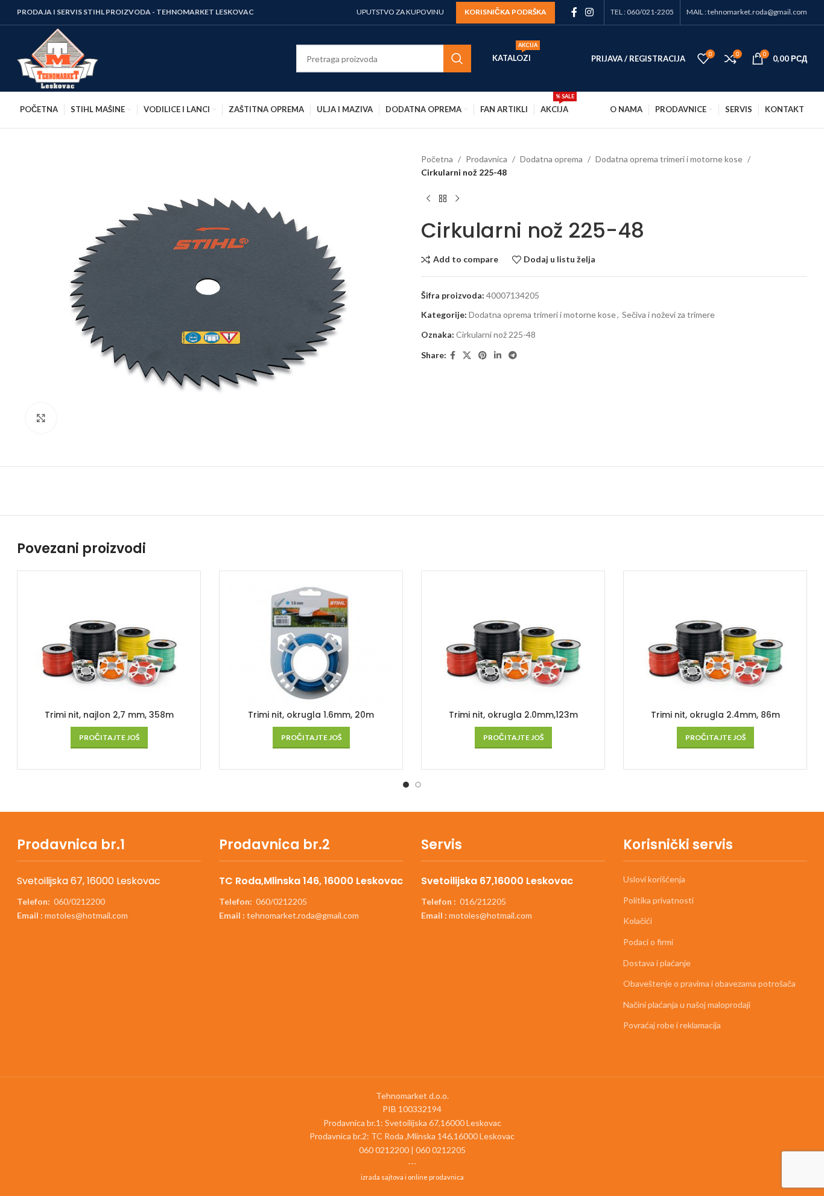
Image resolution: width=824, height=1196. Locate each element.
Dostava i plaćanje (657, 963)
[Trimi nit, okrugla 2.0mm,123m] (513, 642)
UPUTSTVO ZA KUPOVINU (400, 11)
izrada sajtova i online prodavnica (412, 1177)
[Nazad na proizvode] (443, 199)
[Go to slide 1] (406, 785)
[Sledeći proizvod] (457, 199)
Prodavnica (486, 159)
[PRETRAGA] (457, 58)
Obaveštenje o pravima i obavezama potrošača (709, 983)
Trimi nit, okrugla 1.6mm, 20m (311, 715)
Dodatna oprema (551, 159)
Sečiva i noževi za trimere (668, 314)
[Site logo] (57, 57)
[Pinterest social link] (482, 355)
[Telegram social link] (513, 355)
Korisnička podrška (505, 11)
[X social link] (467, 355)
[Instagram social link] (590, 12)
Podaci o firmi (648, 942)
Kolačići (637, 921)
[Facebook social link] (574, 12)
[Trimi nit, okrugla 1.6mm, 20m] (311, 642)
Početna (437, 159)
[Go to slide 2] (418, 785)
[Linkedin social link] (497, 355)
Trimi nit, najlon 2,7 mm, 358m (109, 715)
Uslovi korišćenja (654, 879)
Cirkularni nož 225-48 (496, 334)
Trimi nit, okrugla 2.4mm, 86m (715, 715)
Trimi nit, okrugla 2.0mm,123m (513, 715)
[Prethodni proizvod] (428, 199)
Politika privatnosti (658, 900)
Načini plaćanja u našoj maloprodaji (686, 1004)
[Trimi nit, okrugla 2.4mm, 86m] (715, 642)
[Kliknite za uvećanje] (41, 418)
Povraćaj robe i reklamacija (672, 1025)
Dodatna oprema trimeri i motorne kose (669, 159)
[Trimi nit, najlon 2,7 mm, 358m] (109, 642)
